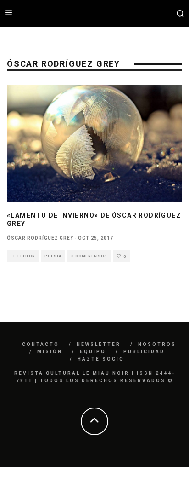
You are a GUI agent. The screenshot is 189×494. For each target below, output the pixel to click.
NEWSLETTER (99, 344)
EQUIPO (93, 351)
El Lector (23, 256)
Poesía (52, 256)
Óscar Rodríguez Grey (40, 238)
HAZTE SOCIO (101, 359)
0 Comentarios (89, 256)
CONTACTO (40, 344)
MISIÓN (49, 351)
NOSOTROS (157, 344)
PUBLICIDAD (144, 351)
